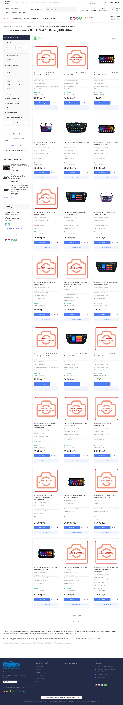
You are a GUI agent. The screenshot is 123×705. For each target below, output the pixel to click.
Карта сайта (25, 687)
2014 (8, 85)
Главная (5, 26)
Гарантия (38, 681)
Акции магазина (40, 675)
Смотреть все (7, 197)
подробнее (6, 648)
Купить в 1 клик (46, 108)
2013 (19, 81)
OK (79, 697)
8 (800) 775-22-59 (93, 1)
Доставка (38, 669)
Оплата (38, 672)
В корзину (42, 103)
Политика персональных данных (11, 687)
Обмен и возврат (40, 678)
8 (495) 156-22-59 (114, 2)
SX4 (37, 26)
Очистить (16, 122)
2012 (8, 81)
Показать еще (76, 615)
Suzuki (29, 26)
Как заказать (39, 666)
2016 (8, 88)
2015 (19, 85)
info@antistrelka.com (13, 228)
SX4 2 (8, 72)
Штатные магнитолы (16, 26)
